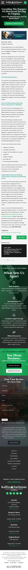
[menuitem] (7, 562)
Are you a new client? (7, 405)
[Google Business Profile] (14, 493)
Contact (14, 469)
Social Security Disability (14, 461)
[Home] (14, 2)
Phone (3, 395)
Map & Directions (14, 509)
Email (3, 400)
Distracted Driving (16, 232)
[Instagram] (10, 493)
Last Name (4, 390)
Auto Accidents (5, 232)
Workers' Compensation (14, 463)
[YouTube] (20, 493)
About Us (14, 451)
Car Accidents (14, 458)
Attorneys (14, 453)
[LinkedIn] (17, 493)
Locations (14, 466)
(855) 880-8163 (14, 482)
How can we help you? (8, 410)
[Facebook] (7, 493)
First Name (4, 386)
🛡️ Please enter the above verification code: (13, 423)
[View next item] (12, 260)
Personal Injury (14, 456)
